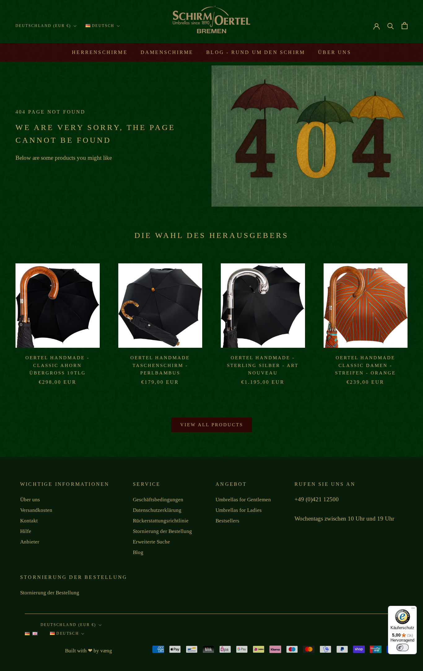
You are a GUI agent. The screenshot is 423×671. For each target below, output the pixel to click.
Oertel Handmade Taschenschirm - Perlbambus (160, 365)
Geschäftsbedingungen (158, 500)
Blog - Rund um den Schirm (255, 52)
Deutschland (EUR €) (43, 26)
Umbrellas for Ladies (239, 510)
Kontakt (29, 521)
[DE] (27, 635)
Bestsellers (227, 521)
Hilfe (25, 531)
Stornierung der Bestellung (162, 531)
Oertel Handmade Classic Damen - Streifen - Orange (365, 365)
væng (106, 651)
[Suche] (390, 25)
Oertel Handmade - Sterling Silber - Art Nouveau (263, 365)
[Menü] (413, 609)
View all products (211, 424)
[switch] (402, 647)
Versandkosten (36, 510)
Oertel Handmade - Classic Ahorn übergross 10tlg (57, 365)
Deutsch (102, 26)
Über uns (334, 52)
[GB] (35, 635)
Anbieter (29, 542)
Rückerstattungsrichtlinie (161, 521)
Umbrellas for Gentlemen (243, 500)
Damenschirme (167, 52)
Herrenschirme (100, 52)
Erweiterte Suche (151, 542)
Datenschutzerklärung (157, 510)
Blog (138, 552)
